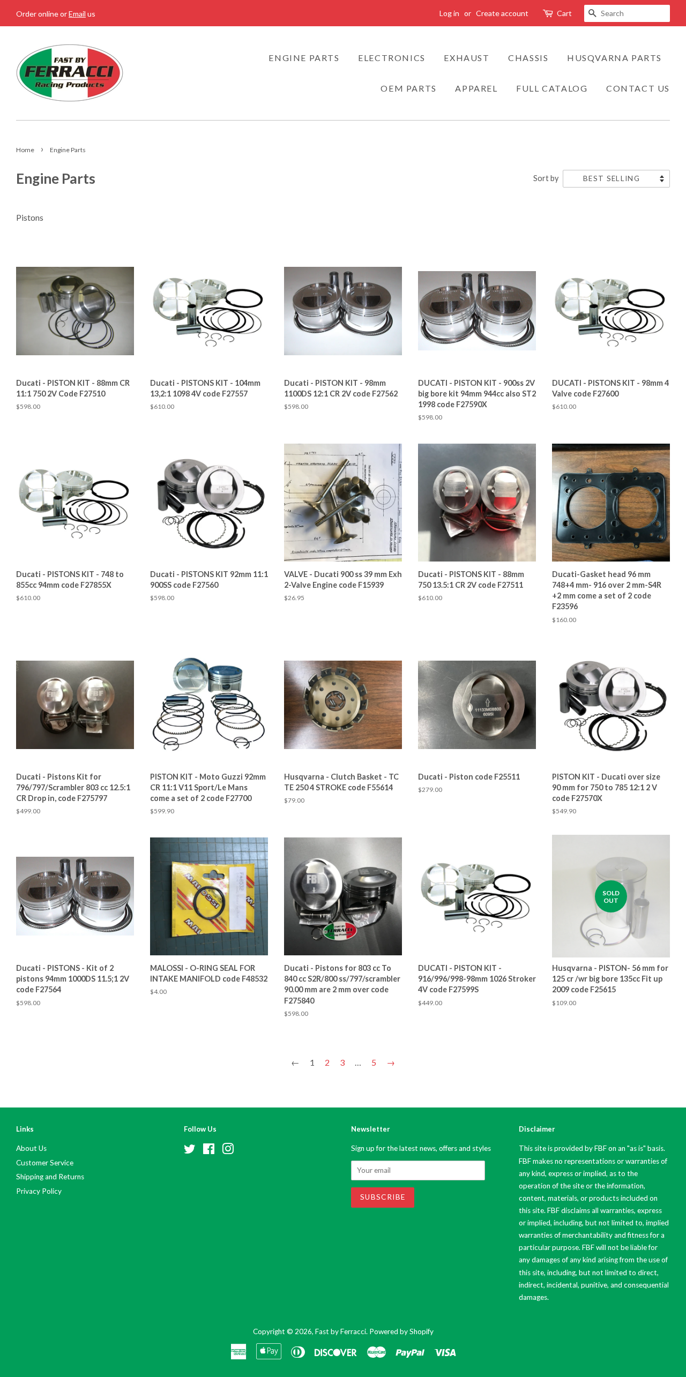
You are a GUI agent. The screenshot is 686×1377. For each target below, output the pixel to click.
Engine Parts (304, 58)
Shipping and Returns (50, 1176)
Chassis (528, 58)
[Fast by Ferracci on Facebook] (209, 1151)
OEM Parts (408, 88)
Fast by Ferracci (340, 1331)
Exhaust (466, 58)
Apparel (476, 88)
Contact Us (638, 88)
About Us (31, 1148)
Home (25, 150)
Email (77, 13)
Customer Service (44, 1162)
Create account (502, 13)
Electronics (392, 58)
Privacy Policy (39, 1191)
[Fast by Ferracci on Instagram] (228, 1151)
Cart (564, 13)
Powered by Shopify (401, 1331)
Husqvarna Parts (614, 58)
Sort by (545, 178)
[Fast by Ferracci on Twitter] (190, 1151)
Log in (449, 13)
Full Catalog (551, 88)
